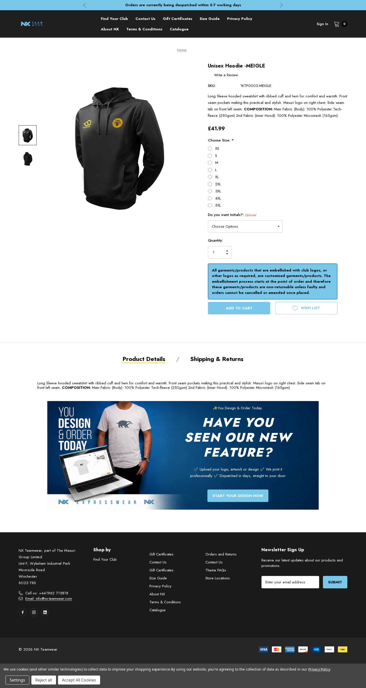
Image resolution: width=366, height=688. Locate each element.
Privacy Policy (160, 586)
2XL (218, 184)
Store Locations (217, 578)
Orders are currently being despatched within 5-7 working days (183, 5)
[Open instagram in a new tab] (34, 612)
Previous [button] (84, 5)
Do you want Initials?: (232, 214)
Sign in (322, 24)
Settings (17, 680)
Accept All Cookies (79, 680)
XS (217, 148)
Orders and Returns (221, 554)
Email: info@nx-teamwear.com (48, 598)
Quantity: (215, 240)
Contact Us (158, 562)
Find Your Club (105, 559)
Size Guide (158, 578)
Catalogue (157, 610)
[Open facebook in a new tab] (23, 612)
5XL (218, 205)
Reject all (43, 680)
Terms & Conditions (165, 602)
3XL (218, 191)
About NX (157, 594)
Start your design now (238, 495)
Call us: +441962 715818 (46, 593)
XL (217, 177)
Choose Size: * (221, 140)
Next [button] (281, 5)
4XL (218, 198)
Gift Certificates (161, 554)
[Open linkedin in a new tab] (45, 612)
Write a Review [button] (226, 75)
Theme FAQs (215, 570)
